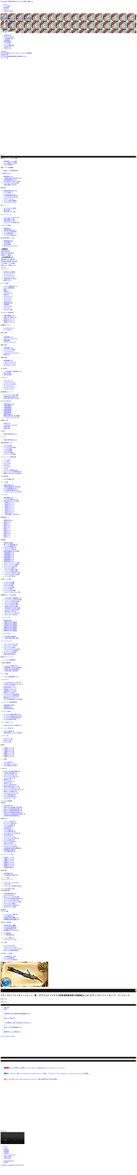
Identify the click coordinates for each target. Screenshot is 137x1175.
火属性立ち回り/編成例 (10, 622)
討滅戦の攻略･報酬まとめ (11, 917)
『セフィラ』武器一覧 (10, 549)
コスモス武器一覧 (9, 840)
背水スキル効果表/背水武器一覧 (13, 812)
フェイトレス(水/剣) (9, 647)
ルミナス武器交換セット (11, 286)
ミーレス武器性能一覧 (10, 546)
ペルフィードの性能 (9, 349)
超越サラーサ (7, 533)
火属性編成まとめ (9, 552)
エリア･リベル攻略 (9, 567)
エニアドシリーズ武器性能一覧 (13, 471)
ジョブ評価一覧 (8, 762)
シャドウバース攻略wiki (10, 959)
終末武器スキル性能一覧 (11, 396)
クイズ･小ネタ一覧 (9, 686)
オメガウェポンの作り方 (11, 846)
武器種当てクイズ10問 (10, 691)
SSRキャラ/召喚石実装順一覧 (12, 771)
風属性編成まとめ (9, 557)
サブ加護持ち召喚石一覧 (11, 875)
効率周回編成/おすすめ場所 (11, 551)
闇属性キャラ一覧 (9, 756)
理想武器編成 (7, 42)
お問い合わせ (7, 1158)
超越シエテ (7, 527)
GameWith (10, 1165)
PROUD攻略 (7, 373)
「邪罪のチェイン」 (9, 511)
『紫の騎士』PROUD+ (10, 611)
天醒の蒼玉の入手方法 (10, 278)
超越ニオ (6, 523)
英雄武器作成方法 (9, 708)
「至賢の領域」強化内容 (11, 670)
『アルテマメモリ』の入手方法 (13, 491)
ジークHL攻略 (8, 449)
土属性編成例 (7, 409)
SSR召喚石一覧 (8, 873)
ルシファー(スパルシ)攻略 (11, 394)
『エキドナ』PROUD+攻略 (11, 609)
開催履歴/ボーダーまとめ (11, 930)
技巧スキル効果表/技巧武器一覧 (13, 809)
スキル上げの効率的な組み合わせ (13, 898)
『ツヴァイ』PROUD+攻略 (11, 601)
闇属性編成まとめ (9, 561)
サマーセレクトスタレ (10, 202)
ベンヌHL (6, 461)
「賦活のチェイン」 (9, 504)
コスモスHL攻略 (8, 452)
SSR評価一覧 (7, 35)
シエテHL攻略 (8, 450)
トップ (6, 1146)
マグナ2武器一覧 (8, 830)
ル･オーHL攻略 (8, 588)
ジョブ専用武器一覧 (9, 851)
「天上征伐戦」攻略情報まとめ (13, 371)
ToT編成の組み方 (9, 867)
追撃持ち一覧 (7, 779)
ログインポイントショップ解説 (13, 901)
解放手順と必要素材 (9, 272)
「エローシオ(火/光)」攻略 (11, 574)
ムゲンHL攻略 (8, 445)
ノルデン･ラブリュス (10, 362)
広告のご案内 (7, 1156)
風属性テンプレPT (9, 862)
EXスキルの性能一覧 (10, 547)
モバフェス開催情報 (9, 660)
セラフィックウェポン (10, 845)
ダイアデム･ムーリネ (10, 365)
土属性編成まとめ (9, 556)
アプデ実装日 (7, 192)
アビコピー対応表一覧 (10, 784)
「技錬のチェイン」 (9, 502)
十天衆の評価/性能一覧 (10, 773)
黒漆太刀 (6, 294)
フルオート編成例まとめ (11, 470)
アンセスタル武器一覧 (10, 841)
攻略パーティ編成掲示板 (11, 170)
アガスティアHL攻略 (10, 454)
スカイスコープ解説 (9, 903)
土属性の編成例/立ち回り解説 (12, 486)
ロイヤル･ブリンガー (10, 363)
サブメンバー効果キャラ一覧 (12, 788)
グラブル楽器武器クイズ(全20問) (13, 699)
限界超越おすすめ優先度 (8, 259)
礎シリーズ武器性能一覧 (11, 544)
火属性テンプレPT (9, 857)
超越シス (6, 528)
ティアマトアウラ (9, 385)
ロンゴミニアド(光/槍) (10, 652)
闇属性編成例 (7, 414)
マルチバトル (7, 48)
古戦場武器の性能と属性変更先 (13, 848)
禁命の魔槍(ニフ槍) (9, 219)
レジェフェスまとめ (9, 945)
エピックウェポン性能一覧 (11, 838)
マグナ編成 (4, 263)
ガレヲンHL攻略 (8, 585)
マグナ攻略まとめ (9, 916)
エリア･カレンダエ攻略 (10, 566)
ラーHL (6, 468)
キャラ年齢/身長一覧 (10, 794)
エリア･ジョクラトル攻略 (11, 564)
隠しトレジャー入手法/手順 (11, 896)
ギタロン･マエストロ (10, 342)
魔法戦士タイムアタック (11, 697)
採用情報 (6, 1151)
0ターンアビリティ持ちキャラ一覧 (13, 789)
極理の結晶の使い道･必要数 (12, 415)
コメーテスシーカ (9, 351)
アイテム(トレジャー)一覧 (11, 882)
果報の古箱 (4, 253)
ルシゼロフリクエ (9, 328)
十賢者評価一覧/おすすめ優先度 (13, 667)
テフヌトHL (7, 466)
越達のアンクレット (9, 320)
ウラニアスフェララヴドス (11, 353)
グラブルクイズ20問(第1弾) (11, 696)
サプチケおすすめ (9, 37)
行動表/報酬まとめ (9, 315)
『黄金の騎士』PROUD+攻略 (12, 608)
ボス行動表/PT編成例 (10, 636)
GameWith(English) (9, 1161)
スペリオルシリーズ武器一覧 (12, 833)
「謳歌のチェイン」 (9, 506)
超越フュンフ (12, 265)
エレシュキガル (8, 306)
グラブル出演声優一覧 (10, 796)
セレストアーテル (9, 389)
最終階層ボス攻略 (9, 705)
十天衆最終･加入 (8, 38)
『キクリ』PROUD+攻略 (11, 603)
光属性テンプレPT (9, 864)
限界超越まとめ (8, 520)
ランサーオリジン (9, 275)
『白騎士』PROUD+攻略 (11, 606)
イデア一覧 (7, 884)
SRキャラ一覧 (8, 740)
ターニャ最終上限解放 (10, 200)
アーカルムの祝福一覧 (10, 235)
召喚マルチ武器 (8, 843)
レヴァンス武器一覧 (9, 824)
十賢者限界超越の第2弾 (10, 195)
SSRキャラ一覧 (8, 738)
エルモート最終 (8, 309)
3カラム (11, 11)
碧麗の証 (3, 255)
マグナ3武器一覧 (8, 826)
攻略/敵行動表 (8, 620)
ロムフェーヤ (7, 299)
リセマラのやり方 (9, 895)
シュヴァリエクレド (9, 387)
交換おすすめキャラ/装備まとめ (13, 725)
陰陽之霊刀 (7, 354)
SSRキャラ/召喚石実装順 (11, 950)
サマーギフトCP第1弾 (10, 208)
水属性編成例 (7, 407)
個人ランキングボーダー (11, 246)
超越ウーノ (7, 537)
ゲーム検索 (7, 6)
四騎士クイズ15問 (9, 692)
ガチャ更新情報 (8, 164)
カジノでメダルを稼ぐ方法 (11, 900)
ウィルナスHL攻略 (9, 582)
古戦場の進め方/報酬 (10, 925)
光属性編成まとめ (9, 559)
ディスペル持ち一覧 (9, 778)
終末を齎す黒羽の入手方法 (11, 398)
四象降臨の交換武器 (9, 850)
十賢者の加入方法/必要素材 (11, 669)
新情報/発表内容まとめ (10, 190)
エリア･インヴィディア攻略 (12, 562)
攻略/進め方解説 (8, 542)
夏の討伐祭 (7, 210)
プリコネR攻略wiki (9, 958)
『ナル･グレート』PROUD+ (12, 613)
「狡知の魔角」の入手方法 (11, 514)
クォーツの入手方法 (9, 576)
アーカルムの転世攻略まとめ (12, 714)
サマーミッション (9, 199)
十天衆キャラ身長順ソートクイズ (13, 684)
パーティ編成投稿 (9, 45)
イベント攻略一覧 (9, 937)
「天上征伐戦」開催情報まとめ (13, 598)
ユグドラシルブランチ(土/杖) (12, 649)
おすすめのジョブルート (11, 763)
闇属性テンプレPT (9, 865)
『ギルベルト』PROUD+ (11, 614)
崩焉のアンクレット (9, 318)
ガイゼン (3, 267)
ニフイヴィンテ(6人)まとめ (11, 217)
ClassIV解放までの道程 (10, 765)
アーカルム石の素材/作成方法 (12, 717)
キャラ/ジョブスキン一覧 (11, 793)
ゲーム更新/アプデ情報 (10, 163)
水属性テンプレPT (9, 859)
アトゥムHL (7, 460)
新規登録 (6, 7)
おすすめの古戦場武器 (10, 927)
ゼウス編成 (12, 263)
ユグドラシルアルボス (10, 384)
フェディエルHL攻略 (10, 590)
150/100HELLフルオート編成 (12, 181)
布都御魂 (6, 304)
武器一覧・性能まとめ (10, 317)
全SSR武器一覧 (8, 805)
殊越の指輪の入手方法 (10, 184)
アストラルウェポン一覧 (11, 644)
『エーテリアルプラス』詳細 (12, 592)
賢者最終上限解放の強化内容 (9, 261)
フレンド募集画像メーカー (11, 676)
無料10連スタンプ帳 (9, 211)
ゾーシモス (7, 308)
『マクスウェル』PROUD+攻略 (13, 599)
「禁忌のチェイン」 (9, 509)
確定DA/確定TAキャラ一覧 (11, 786)
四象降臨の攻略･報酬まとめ (12, 919)
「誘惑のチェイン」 (9, 507)
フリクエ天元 (7, 329)
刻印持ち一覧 (7, 783)
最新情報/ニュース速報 (10, 161)
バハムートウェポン (9, 836)
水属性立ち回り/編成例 (10, 624)
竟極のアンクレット (9, 322)
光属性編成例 (7, 412)
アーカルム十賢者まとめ (11, 665)
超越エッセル (7, 522)
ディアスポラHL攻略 (10, 447)
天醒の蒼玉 (11, 253)
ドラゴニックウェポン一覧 (11, 417)
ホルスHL (6, 465)
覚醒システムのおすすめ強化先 (13, 473)
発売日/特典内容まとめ (10, 434)
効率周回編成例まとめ (10, 179)
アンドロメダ (7, 298)
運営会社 (6, 1149)
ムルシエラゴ (7, 301)
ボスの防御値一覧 (9, 479)
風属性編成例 (7, 410)
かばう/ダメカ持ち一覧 (10, 774)
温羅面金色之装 (8, 303)
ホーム (6, 4)
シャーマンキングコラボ (11, 197)
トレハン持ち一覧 (9, 781)
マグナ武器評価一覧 (9, 831)
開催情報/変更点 (8, 241)
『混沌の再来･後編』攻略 (11, 638)
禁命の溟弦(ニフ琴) (9, 220)
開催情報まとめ (8, 176)
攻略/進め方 (7, 228)
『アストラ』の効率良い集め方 (13, 886)
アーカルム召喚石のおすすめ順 (13, 716)
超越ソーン (4, 265)
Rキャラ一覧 (7, 742)
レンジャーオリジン (9, 194)
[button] (70, 27)
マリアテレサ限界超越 (10, 231)
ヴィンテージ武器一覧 (10, 823)
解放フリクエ (7, 280)
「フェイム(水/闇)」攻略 (11, 571)
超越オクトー (7, 525)
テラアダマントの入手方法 (11, 183)
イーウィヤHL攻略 (9, 587)
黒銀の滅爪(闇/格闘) (9, 654)
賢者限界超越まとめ (9, 230)
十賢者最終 (7, 40)
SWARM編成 (7, 244)
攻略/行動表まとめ (9, 404)
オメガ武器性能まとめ (10, 488)
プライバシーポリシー (10, 1154)
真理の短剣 (7, 426)
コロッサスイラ (8, 380)
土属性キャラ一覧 (9, 751)
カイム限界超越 (8, 233)
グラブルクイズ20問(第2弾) (11, 694)
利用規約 (6, 1153)
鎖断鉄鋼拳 (7, 340)
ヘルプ (6, 1148)
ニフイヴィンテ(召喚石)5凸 (11, 222)
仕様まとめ (7, 423)
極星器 (9, 255)
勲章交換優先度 (5, 251)
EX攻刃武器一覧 (8, 835)
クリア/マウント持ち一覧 (11, 776)
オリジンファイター (9, 277)
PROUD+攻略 (7, 374)
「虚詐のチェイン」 (9, 512)
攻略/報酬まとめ (8, 337)
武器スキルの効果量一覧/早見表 (13, 807)
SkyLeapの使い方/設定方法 (11, 905)
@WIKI (6, 1162)
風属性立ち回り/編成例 (10, 627)
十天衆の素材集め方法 (10, 928)
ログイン (6, 9)
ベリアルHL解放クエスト (11, 499)
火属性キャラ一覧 (9, 748)
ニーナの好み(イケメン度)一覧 (12, 682)
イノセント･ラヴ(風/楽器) (11, 650)
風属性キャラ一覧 (9, 753)
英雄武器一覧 (7, 706)
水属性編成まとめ (9, 554)
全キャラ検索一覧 (9, 731)
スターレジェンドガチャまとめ (13, 948)
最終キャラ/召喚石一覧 (10, 791)
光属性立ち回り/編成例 (10, 629)
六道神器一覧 (7, 828)
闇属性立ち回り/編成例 (10, 630)
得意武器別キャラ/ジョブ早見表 (13, 732)
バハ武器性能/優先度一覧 (11, 490)
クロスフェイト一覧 (9, 798)
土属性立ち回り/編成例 (10, 625)
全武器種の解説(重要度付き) (12, 815)
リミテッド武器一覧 (9, 821)
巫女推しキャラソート (10, 689)
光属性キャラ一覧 (9, 754)
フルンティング (8, 296)
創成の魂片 (7, 428)
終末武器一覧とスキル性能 (11, 501)
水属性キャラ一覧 (9, 749)
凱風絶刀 (6, 291)
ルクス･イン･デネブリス (11, 338)
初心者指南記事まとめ (10, 893)
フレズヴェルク (8, 293)
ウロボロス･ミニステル (10, 425)
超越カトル (7, 532)
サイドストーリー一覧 (10, 939)
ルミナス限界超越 (9, 288)
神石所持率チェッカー (10, 687)
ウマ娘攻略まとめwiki (10, 956)
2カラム (6, 11)
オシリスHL (7, 463)
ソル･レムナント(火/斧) (10, 645)
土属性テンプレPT (9, 860)
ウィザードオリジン (9, 273)
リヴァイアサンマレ (9, 382)
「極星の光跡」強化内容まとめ (13, 178)
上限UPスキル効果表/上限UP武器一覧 (14, 814)
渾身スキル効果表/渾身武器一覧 (13, 810)
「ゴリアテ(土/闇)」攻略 (11, 569)
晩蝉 (5, 289)
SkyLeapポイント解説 (10, 906)
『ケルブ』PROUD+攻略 (11, 604)
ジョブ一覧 (7, 43)
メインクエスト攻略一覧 (11, 914)
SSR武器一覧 (7, 47)
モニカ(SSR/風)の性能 (10, 719)
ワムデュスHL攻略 (9, 583)
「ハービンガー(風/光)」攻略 (12, 572)
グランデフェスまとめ (10, 947)
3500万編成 (7, 242)
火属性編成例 (7, 405)
